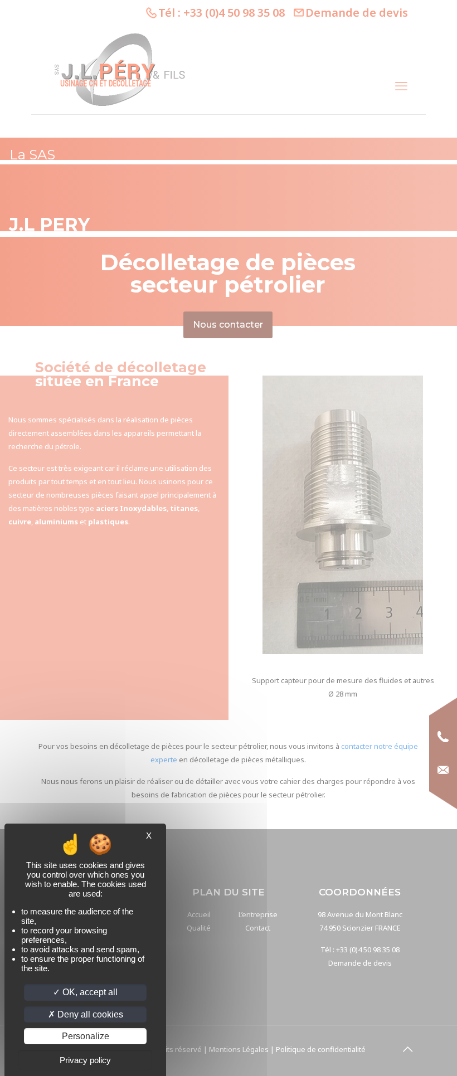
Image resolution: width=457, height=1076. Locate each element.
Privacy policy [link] (85, 1060)
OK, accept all (89, 992)
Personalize (85, 1036)
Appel (443, 737)
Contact (443, 770)
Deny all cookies (89, 1014)
